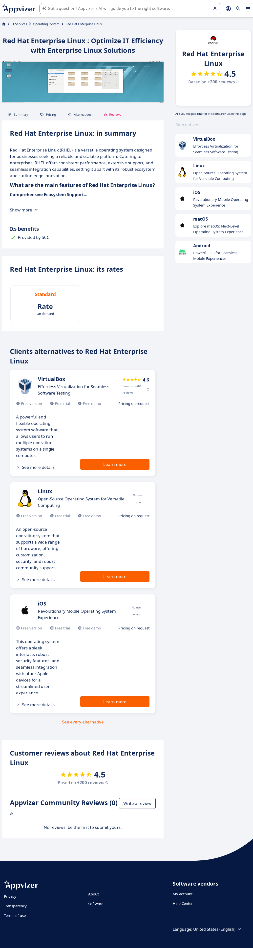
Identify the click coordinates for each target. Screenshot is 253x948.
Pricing (51, 114)
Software (95, 903)
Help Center (183, 903)
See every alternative (83, 721)
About (93, 893)
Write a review (137, 803)
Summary (21, 114)
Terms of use (15, 915)
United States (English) (214, 929)
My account (182, 893)
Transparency (15, 905)
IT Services (19, 24)
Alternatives (82, 114)
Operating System (46, 24)
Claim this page (236, 113)
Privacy (10, 896)
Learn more (114, 464)
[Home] (4, 24)
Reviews (115, 114)
